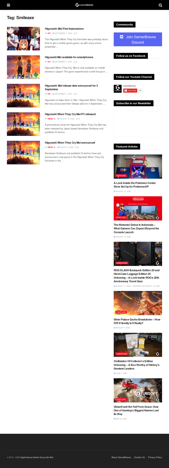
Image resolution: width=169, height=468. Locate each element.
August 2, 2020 (66, 147)
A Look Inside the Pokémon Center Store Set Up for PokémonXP (135, 184)
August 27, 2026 (123, 191)
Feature (121, 175)
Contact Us (139, 457)
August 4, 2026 (122, 327)
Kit (49, 33)
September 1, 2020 (63, 93)
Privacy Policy (155, 457)
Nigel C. (52, 118)
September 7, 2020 (63, 33)
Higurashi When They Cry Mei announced (70, 142)
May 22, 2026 (121, 418)
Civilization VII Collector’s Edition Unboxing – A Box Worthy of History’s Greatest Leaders (136, 364)
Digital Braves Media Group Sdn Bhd (36, 457)
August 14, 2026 (123, 236)
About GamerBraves (121, 457)
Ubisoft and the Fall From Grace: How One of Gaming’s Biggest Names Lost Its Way (136, 410)
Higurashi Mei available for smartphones (69, 57)
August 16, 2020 (66, 118)
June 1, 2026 (121, 373)
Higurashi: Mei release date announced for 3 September (71, 87)
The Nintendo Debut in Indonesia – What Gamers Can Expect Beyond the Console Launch (136, 228)
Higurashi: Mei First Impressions (64, 28)
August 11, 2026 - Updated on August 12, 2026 (137, 286)
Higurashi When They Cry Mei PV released (70, 114)
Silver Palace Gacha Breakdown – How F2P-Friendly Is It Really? (137, 321)
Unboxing (121, 263)
